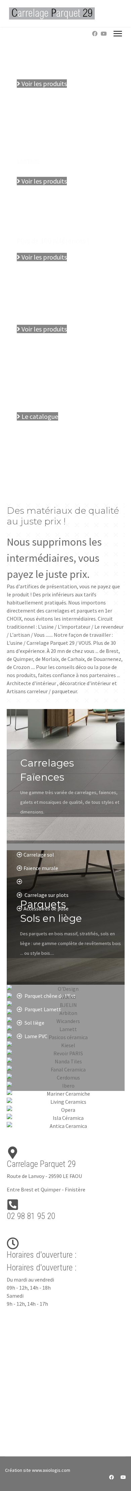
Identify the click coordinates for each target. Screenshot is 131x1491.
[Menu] (118, 34)
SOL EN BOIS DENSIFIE (40, 296)
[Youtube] (104, 33)
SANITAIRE (28, 162)
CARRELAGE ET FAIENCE (42, 51)
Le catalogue (39, 416)
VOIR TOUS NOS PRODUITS (46, 400)
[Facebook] (94, 33)
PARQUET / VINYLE (36, 226)
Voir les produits (43, 83)
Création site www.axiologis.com (37, 1470)
